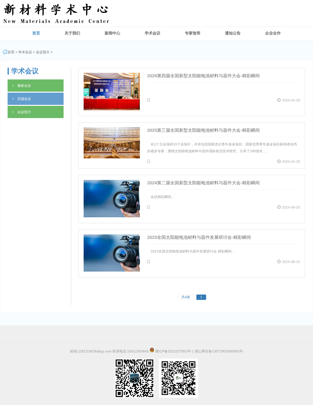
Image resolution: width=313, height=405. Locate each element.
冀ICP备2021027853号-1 (174, 351)
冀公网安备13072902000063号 (219, 351)
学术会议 (25, 52)
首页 (11, 52)
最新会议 (24, 86)
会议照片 (43, 52)
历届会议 (24, 99)
